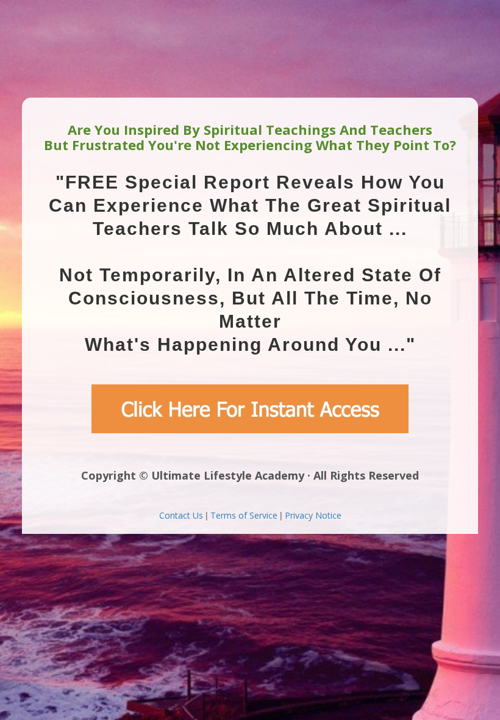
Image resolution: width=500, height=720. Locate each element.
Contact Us (181, 515)
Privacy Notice (313, 515)
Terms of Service (243, 515)
